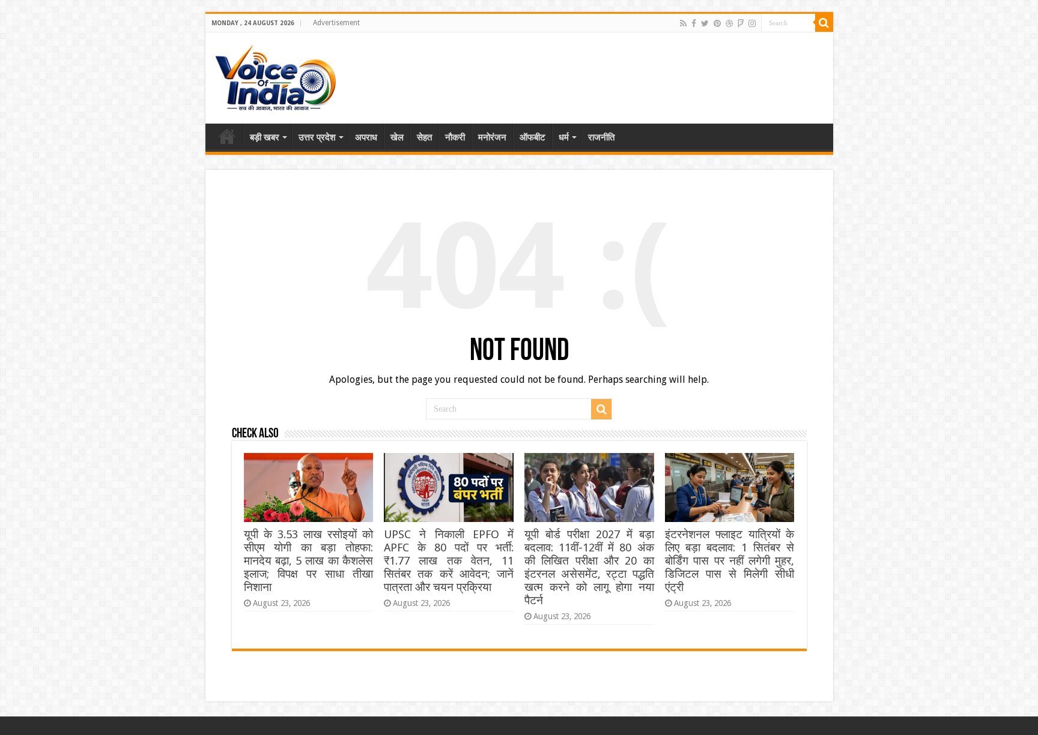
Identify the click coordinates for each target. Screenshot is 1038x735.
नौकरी (455, 137)
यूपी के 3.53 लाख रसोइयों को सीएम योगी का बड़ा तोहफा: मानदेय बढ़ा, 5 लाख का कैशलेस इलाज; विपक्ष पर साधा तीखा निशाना (308, 560)
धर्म (564, 137)
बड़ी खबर (264, 137)
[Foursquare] (740, 23)
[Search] (824, 23)
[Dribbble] (729, 23)
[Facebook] (693, 23)
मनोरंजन (492, 137)
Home (227, 136)
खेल (397, 137)
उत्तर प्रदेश (317, 137)
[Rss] (683, 23)
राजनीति (601, 137)
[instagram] (752, 23)
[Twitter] (705, 23)
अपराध (366, 137)
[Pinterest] (717, 23)
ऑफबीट (532, 137)
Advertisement (336, 23)
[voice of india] (275, 75)
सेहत (424, 137)
